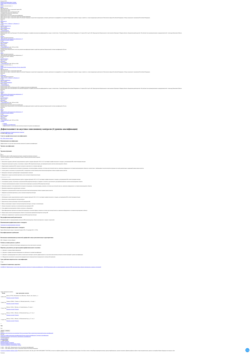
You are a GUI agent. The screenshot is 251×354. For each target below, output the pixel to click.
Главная (5, 123)
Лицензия (7, 341)
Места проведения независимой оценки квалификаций (40, 333)
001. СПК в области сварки (7, 138)
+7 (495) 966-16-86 (5, 47)
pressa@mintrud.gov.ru (5, 28)
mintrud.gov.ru (4, 21)
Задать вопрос (5, 340)
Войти (2, 7)
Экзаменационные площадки (17, 132)
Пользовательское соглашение (7, 342)
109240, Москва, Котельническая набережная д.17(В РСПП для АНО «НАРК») (12, 39)
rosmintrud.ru (3, 75)
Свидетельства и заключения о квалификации (20, 336)
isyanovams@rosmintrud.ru (6, 82)
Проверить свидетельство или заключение (10, 333)
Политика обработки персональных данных (10, 343)
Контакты (14, 3)
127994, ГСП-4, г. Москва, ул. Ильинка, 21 (10, 23)
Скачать (10, 133)
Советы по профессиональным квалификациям (11, 335)
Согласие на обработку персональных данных (11, 344)
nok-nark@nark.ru (4, 42)
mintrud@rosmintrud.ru (5, 80)
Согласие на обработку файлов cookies (9, 350)
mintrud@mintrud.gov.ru (6, 25)
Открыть (17, 297)
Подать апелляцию (24, 333)
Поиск (2, 4)
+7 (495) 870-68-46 (5, 30)
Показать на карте (10, 297)
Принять (2, 330)
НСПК (5, 3)
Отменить (7, 330)
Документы (9, 3)
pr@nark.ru (3, 44)
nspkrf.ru (2, 36)
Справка (14, 2)
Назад (2, 68)
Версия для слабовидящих (6, 2)
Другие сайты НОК (21, 67)
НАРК (2, 3)
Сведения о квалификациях (9, 124)
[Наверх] (1, 323)
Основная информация (6, 132)
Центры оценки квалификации (29, 335)
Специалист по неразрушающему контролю (10, 225)
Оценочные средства (5, 336)
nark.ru (2, 53)
